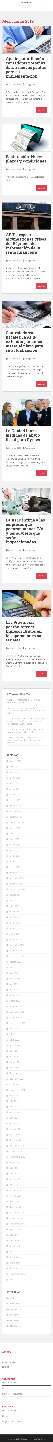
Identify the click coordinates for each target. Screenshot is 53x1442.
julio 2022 (14, 1034)
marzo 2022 (15, 1056)
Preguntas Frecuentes (12, 1393)
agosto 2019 (15, 1229)
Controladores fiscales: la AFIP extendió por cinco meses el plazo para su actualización (24, 341)
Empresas (14, 1320)
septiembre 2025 (17, 822)
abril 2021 (14, 1117)
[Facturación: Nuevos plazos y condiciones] (26, 137)
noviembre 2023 (17, 945)
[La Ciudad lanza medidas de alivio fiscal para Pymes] (26, 412)
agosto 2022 (15, 1028)
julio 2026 (14, 766)
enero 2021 (15, 1134)
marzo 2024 (15, 922)
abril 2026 (14, 783)
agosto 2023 (15, 961)
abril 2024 (14, 917)
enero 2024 (15, 934)
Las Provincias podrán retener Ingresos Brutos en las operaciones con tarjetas (25, 631)
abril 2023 (14, 984)
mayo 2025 (15, 844)
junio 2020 (14, 1173)
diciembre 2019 (17, 1207)
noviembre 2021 (17, 1078)
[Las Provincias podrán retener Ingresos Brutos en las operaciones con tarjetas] (26, 603)
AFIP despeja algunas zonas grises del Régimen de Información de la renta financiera (26, 243)
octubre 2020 (16, 1151)
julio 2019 (14, 1234)
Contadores (15, 1309)
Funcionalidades (9, 1382)
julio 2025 (14, 833)
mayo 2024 (15, 911)
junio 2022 (14, 1039)
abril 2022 (14, 1051)
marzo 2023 (15, 989)
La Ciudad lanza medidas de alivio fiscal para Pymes (23, 435)
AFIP (12, 1298)
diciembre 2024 (17, 872)
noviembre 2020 (17, 1145)
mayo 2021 (15, 1112)
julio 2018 (14, 1279)
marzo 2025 (15, 855)
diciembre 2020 (17, 1140)
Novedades (15, 1326)
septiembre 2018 (17, 1274)
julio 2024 (14, 900)
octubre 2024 (16, 883)
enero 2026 (15, 800)
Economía (14, 1314)
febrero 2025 (15, 861)
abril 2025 (14, 850)
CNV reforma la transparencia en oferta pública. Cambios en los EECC (25, 730)
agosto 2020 (15, 1162)
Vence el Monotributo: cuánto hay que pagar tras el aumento (24, 701)
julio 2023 (14, 967)
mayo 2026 (15, 777)
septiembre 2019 (17, 1223)
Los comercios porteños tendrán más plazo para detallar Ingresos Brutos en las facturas (26, 710)
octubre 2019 (16, 1218)
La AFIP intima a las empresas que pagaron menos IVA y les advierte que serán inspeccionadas (25, 531)
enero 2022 (15, 1067)
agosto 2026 (15, 761)
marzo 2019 (15, 1257)
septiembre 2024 (17, 889)
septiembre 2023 (17, 956)
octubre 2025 (16, 816)
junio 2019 (14, 1240)
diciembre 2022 (17, 1006)
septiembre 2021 (17, 1090)
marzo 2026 (15, 789)
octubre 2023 (16, 950)
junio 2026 (14, 772)
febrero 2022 (15, 1062)
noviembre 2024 (17, 878)
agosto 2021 (15, 1095)
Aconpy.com (30, 84)
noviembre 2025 (17, 811)
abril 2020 (14, 1184)
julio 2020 (14, 1168)
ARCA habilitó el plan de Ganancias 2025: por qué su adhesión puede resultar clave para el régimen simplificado (25, 721)
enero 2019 (15, 1262)
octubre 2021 (16, 1084)
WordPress (41, 1439)
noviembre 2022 (17, 1012)
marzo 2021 (15, 1123)
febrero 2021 (15, 1129)
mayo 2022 (15, 1045)
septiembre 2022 (17, 1023)
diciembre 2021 (17, 1073)
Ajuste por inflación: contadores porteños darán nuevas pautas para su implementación (26, 67)
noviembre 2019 (17, 1212)
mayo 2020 (15, 1179)
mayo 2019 (15, 1246)
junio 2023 (14, 973)
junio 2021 (14, 1106)
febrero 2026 (15, 794)
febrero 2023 (15, 995)
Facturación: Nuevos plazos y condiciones (26, 159)
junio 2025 (14, 839)
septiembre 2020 (17, 1156)
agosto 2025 (15, 828)
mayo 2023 (15, 978)
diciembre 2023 (17, 939)
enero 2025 (15, 867)
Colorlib (19, 1439)
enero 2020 (15, 1201)
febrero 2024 (15, 928)
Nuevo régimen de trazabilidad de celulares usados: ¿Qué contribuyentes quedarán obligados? (26, 740)
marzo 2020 (15, 1190)
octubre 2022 (16, 1017)
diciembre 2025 (17, 805)
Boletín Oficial (16, 1303)
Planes (5, 1388)
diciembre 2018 (17, 1268)
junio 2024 (14, 906)
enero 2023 (15, 1000)
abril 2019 (14, 1251)
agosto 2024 (15, 894)
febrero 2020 (15, 1195)
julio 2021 (14, 1101)
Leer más (41, 110)
